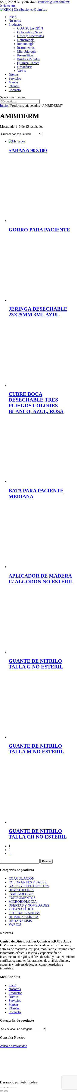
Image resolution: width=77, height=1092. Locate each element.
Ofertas (13, 74)
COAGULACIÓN (30, 28)
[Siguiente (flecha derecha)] (6, 1091)
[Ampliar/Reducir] (1, 1087)
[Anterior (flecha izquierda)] (1, 1091)
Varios (21, 71)
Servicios (15, 78)
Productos (15, 24)
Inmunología (25, 44)
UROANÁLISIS (20, 921)
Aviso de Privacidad (13, 1046)
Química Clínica (28, 63)
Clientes (14, 86)
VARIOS (15, 924)
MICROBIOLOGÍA (23, 901)
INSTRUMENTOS (22, 897)
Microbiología (26, 51)
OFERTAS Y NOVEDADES (29, 905)
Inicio (12, 17)
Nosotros (15, 20)
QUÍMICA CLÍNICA (23, 917)
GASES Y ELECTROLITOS (29, 886)
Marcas (13, 82)
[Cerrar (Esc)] (14, 1087)
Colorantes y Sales (29, 32)
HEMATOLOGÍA (21, 890)
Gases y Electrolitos (30, 36)
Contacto (15, 90)
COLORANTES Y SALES (27, 882)
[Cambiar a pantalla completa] (6, 1087)
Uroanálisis (24, 67)
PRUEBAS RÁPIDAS (24, 913)
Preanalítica (25, 55)
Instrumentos (25, 47)
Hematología (25, 40)
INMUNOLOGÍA (21, 894)
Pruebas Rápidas (28, 59)
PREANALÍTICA (21, 909)
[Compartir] (10, 1087)
